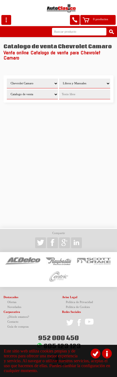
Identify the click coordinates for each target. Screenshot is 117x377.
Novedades (14, 307)
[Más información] (107, 353)
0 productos (100, 19)
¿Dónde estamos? (18, 316)
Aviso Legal (69, 297)
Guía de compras (18, 326)
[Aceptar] (95, 353)
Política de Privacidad (79, 302)
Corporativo (12, 311)
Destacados (11, 297)
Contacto (13, 321)
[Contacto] (75, 20)
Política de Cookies (78, 307)
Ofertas (11, 302)
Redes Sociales (71, 311)
